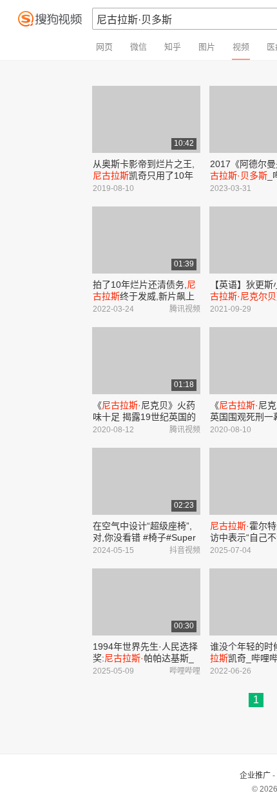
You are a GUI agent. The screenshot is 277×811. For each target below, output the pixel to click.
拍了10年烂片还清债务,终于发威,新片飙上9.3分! (144, 296)
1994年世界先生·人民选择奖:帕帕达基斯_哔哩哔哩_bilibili (145, 658)
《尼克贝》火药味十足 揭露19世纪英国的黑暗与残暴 (144, 417)
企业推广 (255, 775)
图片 (206, 47)
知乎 (172, 47)
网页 (104, 47)
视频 (241, 47)
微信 (138, 47)
